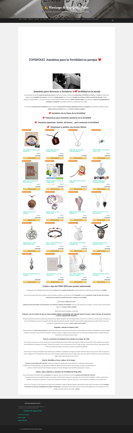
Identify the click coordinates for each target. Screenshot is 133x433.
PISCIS (83, 19)
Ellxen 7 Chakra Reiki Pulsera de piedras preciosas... (54, 243)
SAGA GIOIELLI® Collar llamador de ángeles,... (101, 274)
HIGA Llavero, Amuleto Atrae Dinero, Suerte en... (30, 181)
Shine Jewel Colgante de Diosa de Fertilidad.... (31, 274)
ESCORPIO (55, 19)
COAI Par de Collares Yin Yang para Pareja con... (100, 212)
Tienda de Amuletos (93, 19)
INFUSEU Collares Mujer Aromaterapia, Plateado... (99, 181)
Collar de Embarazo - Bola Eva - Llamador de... (54, 274)
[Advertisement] (66, 38)
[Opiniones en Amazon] (49, 184)
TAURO (25, 19)
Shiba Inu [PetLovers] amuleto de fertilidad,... (77, 181)
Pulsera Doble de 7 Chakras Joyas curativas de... (31, 150)
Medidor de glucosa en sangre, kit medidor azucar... (54, 181)
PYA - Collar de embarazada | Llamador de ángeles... (76, 274)
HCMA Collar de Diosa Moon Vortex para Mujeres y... (76, 150)
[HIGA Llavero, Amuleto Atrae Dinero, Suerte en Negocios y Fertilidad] (31, 171)
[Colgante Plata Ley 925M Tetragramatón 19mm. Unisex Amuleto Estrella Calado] (31, 232)
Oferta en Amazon (32, 158)
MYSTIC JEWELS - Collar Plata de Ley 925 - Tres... (101, 150)
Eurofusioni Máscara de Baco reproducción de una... (100, 243)
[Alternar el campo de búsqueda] (112, 20)
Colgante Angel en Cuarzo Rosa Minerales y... (77, 212)
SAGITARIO (62, 19)
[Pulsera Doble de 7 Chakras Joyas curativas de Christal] (31, 140)
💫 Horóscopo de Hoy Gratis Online (66, 7)
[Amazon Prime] (38, 153)
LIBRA (49, 19)
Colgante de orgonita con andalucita (29, 212)
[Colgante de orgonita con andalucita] (31, 201)
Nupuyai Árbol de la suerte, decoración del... (53, 212)
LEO (41, 19)
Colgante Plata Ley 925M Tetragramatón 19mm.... (29, 243)
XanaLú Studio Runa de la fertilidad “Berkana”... (52, 150)
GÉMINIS (30, 19)
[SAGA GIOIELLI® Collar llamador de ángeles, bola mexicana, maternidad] (78, 232)
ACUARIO (78, 19)
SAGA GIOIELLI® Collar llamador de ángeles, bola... (77, 243)
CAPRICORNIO (70, 19)
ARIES (20, 19)
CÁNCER (36, 19)
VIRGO (45, 19)
